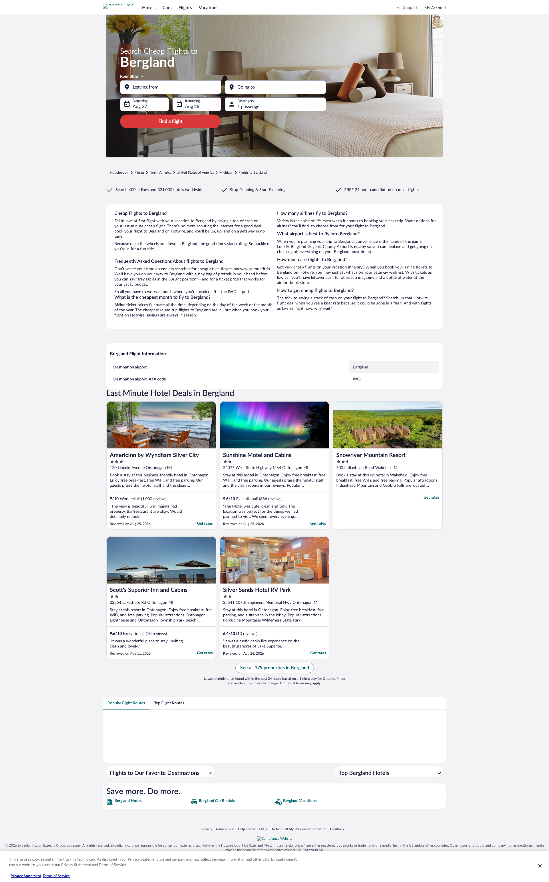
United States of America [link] (195, 172)
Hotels (149, 7)
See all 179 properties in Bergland (274, 667)
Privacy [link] (206, 829)
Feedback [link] (337, 829)
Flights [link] (139, 172)
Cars (167, 7)
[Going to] (275, 87)
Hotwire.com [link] (119, 172)
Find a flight (170, 121)
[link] (148, 801)
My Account (435, 8)
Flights (185, 7)
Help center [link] (246, 829)
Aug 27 (140, 106)
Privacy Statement (26, 876)
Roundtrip (129, 77)
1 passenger (249, 106)
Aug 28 (192, 106)
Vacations (208, 7)
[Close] (540, 865)
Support (410, 8)
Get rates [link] (205, 524)
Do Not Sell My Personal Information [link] (298, 829)
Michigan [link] (226, 172)
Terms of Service (56, 876)
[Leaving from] (170, 87)
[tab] (126, 703)
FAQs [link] (263, 829)
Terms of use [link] (225, 829)
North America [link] (161, 172)
